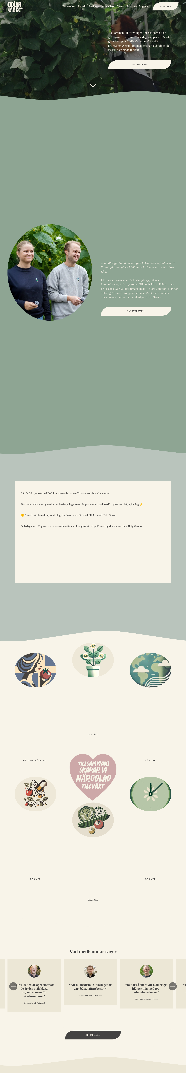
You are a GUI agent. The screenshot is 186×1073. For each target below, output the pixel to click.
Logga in (144, 6)
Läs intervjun (136, 311)
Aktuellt (82, 6)
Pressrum (132, 6)
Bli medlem (69, 6)
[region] (93, 987)
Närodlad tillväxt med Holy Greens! (98, 515)
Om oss (120, 6)
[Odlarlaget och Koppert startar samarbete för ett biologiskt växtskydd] (59, 521)
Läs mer (150, 760)
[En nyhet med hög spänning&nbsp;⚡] (125, 499)
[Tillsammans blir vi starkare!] (93, 488)
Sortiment (94, 6)
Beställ (93, 735)
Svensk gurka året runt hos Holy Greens (120, 526)
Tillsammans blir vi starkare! (93, 493)
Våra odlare (108, 6)
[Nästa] (173, 986)
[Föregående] (13, 986)
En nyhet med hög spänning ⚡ (125, 504)
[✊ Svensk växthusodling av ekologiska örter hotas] (49, 510)
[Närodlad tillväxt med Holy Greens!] (98, 510)
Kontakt (165, 6)
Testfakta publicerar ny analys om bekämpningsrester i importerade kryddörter (64, 504)
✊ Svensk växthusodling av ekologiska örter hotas (49, 515)
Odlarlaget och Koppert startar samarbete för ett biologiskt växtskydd (59, 526)
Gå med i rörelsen (35, 760)
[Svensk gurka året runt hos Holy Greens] (120, 521)
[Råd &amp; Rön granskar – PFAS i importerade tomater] (49, 488)
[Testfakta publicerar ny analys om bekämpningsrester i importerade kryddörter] (64, 499)
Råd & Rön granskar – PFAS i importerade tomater (49, 493)
